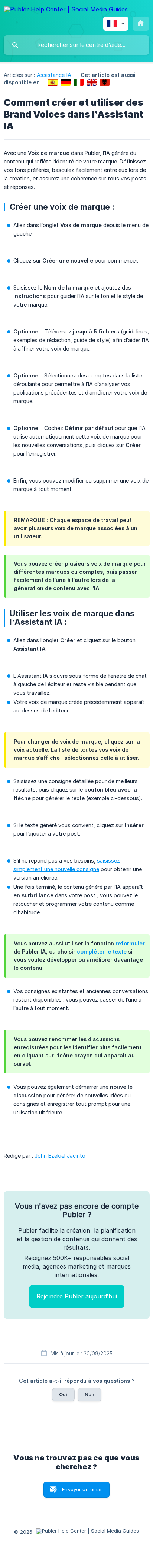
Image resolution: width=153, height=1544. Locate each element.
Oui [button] (63, 1394)
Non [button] (89, 1394)
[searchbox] (76, 45)
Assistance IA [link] (54, 75)
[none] (66, 10)
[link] (53, 82)
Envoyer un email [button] (82, 1489)
